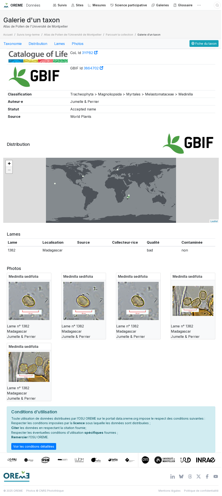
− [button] (9, 170)
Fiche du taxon (205, 43)
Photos (77, 43)
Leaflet (214, 221)
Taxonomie (12, 43)
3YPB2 (88, 53)
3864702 (92, 68)
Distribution (38, 43)
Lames (59, 43)
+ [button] (9, 163)
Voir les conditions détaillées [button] (33, 446)
